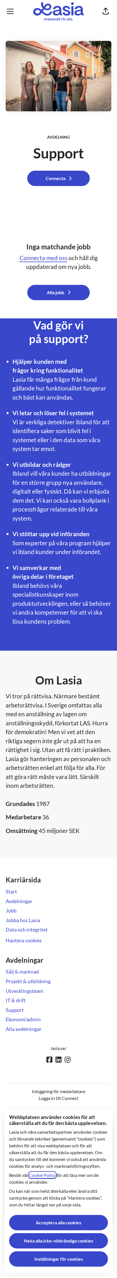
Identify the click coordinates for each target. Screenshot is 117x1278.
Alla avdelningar (23, 1029)
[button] (106, 11)
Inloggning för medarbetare (58, 1091)
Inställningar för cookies (58, 1259)
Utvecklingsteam (24, 991)
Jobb (11, 910)
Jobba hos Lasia (23, 920)
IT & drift (16, 1000)
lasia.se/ (58, 1048)
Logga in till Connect (58, 1098)
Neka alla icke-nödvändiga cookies (58, 1240)
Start (11, 891)
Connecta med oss (43, 257)
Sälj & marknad (22, 971)
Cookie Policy (42, 1175)
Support (15, 1010)
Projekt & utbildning (28, 981)
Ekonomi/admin (23, 1019)
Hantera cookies (24, 940)
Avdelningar (19, 901)
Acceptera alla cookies (58, 1222)
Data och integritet (27, 929)
